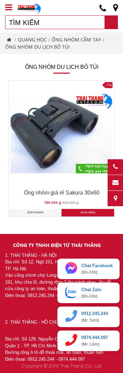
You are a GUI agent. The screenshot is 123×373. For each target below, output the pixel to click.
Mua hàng (88, 212)
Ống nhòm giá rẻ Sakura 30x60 (61, 193)
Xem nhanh (35, 212)
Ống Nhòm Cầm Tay (76, 39)
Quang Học (32, 39)
